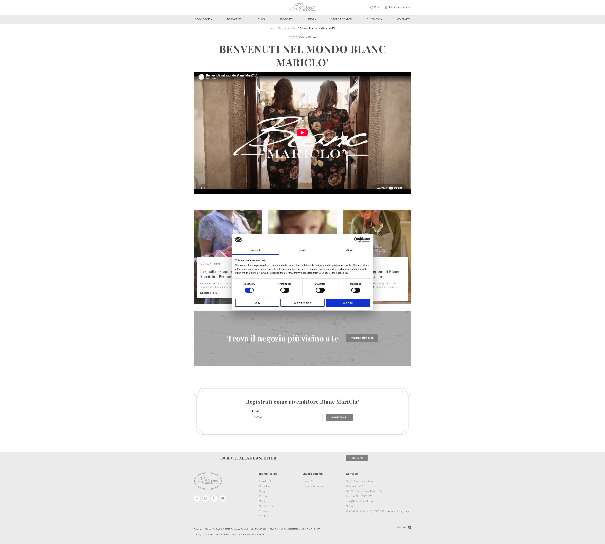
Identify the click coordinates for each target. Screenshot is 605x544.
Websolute (401, 527)
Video (293, 28)
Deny (257, 302)
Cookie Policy (244, 534)
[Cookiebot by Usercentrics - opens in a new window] (356, 239)
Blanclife (234, 19)
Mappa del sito (258, 534)
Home (272, 28)
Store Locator (362, 338)
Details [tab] (302, 250)
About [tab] (349, 250)
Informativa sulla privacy (225, 534)
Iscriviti (357, 458)
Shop (311, 19)
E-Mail (255, 411)
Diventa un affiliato (314, 486)
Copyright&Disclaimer (203, 534)
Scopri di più (208, 293)
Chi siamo (374, 19)
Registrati (339, 417)
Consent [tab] (255, 250)
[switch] (284, 290)
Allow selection (302, 302)
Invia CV (307, 481)
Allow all (348, 302)
